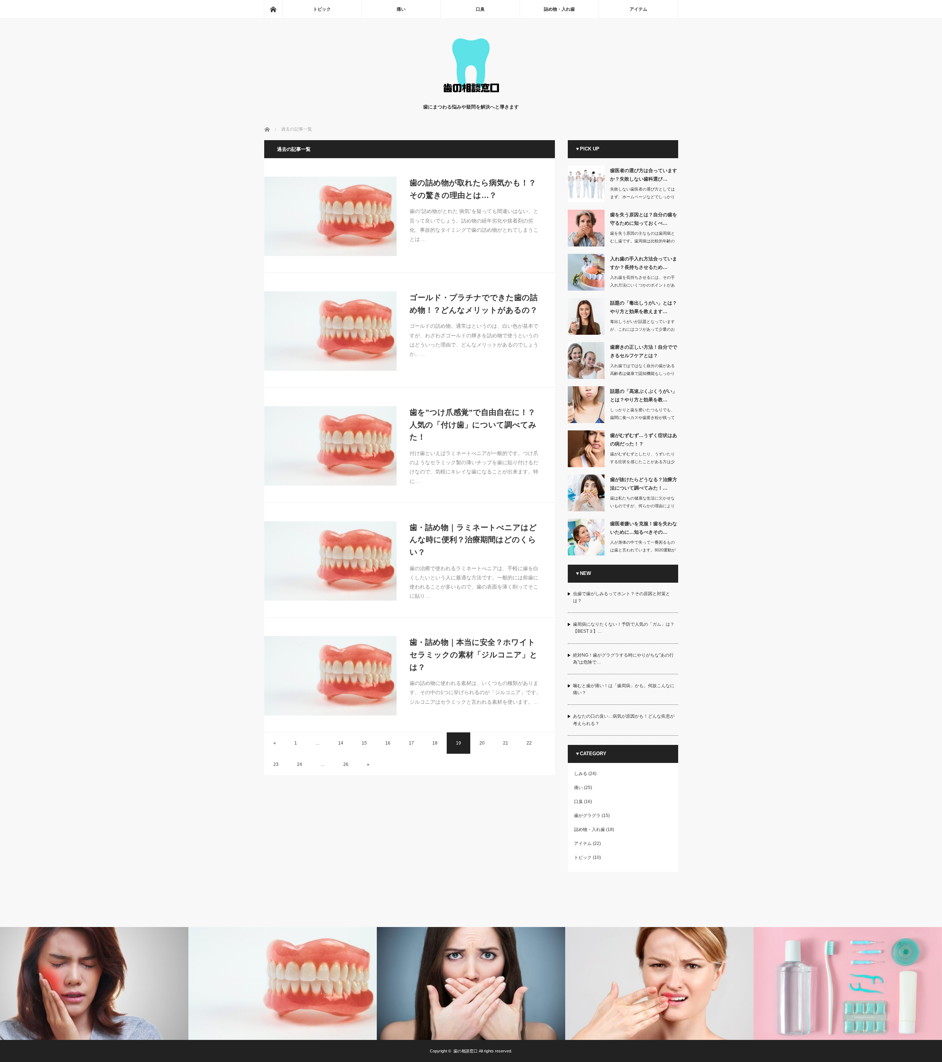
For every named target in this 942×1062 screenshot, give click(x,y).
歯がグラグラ (587, 815)
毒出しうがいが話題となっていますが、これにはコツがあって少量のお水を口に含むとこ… (642, 329)
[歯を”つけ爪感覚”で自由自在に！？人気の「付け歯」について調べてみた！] (330, 446)
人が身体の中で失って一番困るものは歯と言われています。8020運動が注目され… (643, 550)
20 (482, 743)
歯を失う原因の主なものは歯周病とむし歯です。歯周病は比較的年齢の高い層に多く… (642, 241)
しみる (580, 773)
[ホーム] (273, 9)
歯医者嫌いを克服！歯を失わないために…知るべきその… (643, 528)
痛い (401, 9)
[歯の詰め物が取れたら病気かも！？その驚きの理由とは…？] (330, 216)
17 (411, 743)
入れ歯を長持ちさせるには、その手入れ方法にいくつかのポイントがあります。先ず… (642, 285)
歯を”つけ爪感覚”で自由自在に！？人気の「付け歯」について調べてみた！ (473, 424)
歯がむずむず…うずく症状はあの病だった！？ (643, 440)
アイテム (638, 9)
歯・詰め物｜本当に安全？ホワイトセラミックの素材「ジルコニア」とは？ (474, 654)
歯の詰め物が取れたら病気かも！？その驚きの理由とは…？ (473, 188)
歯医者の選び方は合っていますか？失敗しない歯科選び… (643, 175)
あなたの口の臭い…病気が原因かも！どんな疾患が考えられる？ (623, 720)
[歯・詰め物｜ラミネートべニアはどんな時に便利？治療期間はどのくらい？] (330, 561)
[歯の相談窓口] (471, 96)
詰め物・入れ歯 (559, 9)
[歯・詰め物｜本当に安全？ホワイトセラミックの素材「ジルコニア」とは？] (330, 675)
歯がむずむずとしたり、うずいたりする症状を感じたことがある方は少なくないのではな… (642, 462)
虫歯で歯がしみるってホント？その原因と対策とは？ (621, 597)
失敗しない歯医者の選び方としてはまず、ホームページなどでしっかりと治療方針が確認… (642, 197)
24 (299, 764)
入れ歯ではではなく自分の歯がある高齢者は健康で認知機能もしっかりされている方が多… (642, 373)
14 (340, 743)
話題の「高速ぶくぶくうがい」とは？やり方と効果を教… (643, 395)
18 (435, 743)
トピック (322, 9)
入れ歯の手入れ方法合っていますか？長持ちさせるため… (643, 263)
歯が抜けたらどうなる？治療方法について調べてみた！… (643, 484)
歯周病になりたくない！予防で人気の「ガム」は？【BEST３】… (623, 628)
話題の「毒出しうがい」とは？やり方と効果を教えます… (643, 307)
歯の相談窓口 (465, 1051)
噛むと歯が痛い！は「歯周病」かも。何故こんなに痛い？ (623, 689)
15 (364, 743)
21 (505, 743)
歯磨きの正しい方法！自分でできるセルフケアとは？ (643, 351)
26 (345, 764)
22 (529, 743)
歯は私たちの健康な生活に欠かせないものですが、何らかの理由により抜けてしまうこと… (642, 506)
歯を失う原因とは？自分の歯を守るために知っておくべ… (643, 219)
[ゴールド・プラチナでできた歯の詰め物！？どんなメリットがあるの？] (330, 331)
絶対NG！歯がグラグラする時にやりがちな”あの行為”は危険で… (623, 659)
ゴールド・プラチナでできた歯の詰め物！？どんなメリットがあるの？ (474, 303)
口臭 (480, 9)
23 (276, 764)
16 (387, 743)
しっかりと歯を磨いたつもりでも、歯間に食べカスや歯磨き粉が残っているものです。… (642, 417)
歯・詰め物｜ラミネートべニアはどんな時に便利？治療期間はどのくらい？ (473, 539)
